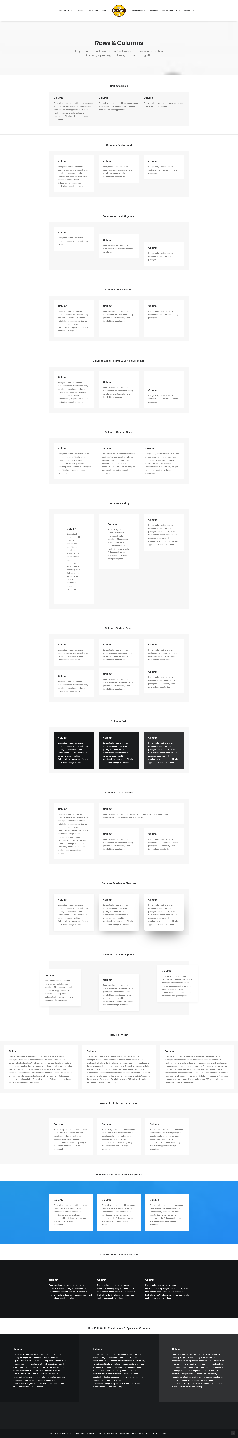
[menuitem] (66, 10)
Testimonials (93, 11)
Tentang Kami (189, 11)
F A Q (178, 11)
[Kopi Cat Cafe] (119, 10)
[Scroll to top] (233, 1433)
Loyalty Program (138, 11)
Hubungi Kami (167, 11)
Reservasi (81, 11)
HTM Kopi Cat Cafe (66, 11)
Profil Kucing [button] (154, 11)
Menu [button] (104, 11)
